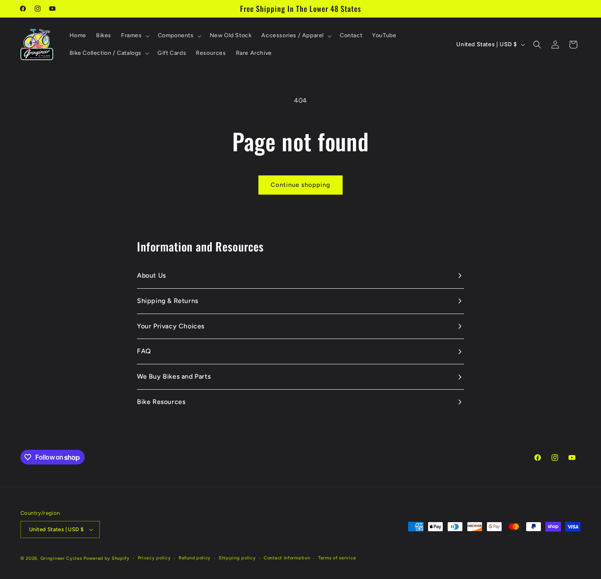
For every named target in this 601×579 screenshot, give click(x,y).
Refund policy (195, 558)
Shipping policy (237, 558)
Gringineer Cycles (61, 558)
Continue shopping (300, 185)
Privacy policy (154, 558)
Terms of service (337, 558)
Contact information (287, 558)
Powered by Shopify (106, 558)
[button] (134, 35)
